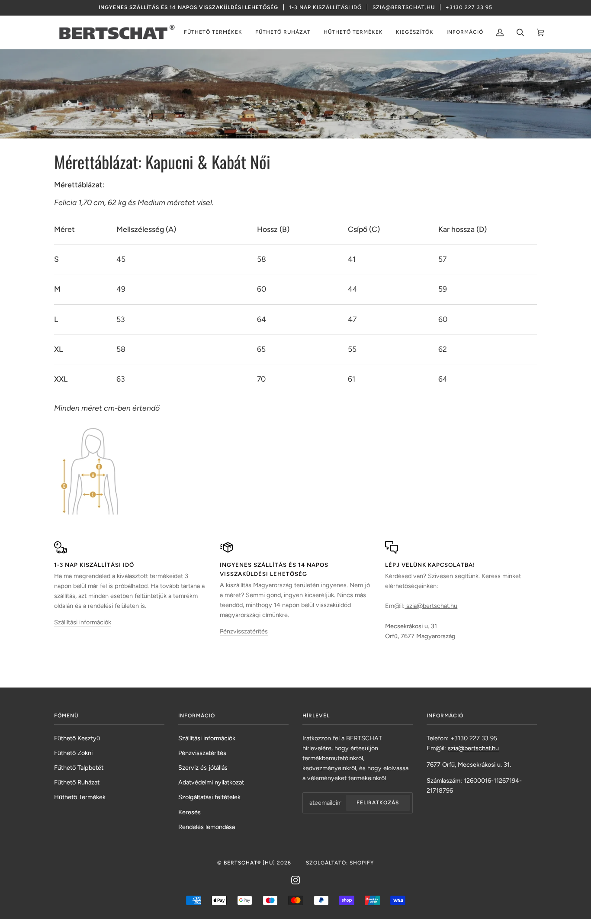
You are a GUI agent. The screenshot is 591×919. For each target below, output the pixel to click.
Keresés (189, 812)
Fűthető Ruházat (77, 782)
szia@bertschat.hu (431, 606)
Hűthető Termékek (80, 797)
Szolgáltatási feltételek (209, 797)
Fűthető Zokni (73, 753)
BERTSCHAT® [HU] (249, 863)
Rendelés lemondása (206, 827)
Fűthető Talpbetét (78, 767)
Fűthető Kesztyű (77, 738)
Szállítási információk (82, 622)
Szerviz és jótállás (203, 767)
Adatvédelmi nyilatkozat (211, 782)
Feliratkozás (378, 803)
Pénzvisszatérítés (244, 631)
